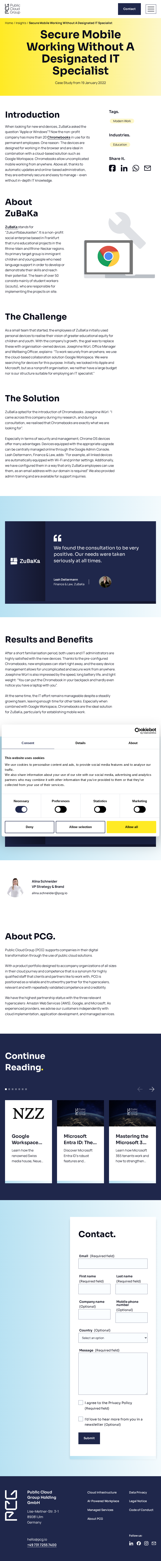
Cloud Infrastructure (102, 1492)
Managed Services (100, 1510)
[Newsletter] (154, 1543)
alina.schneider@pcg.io (49, 893)
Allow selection (80, 827)
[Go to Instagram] (146, 1543)
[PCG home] (12, 9)
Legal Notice (138, 1501)
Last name (124, 1276)
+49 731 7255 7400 (42, 1544)
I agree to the (108, 1403)
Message (86, 1350)
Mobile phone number (127, 1303)
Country (85, 1330)
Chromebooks (58, 137)
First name (87, 1276)
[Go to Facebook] (139, 1543)
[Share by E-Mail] (147, 168)
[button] (140, 1089)
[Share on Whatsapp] (135, 168)
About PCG (95, 1519)
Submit (89, 1438)
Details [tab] (80, 743)
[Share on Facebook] (112, 168)
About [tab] (133, 743)
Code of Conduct (141, 1510)
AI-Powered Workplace (103, 1501)
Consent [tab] (28, 743)
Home (9, 23)
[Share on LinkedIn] (124, 168)
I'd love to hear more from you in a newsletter (114, 1422)
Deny (29, 827)
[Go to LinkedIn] (131, 1543)
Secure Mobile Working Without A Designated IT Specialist (70, 23)
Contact (129, 9)
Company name (91, 1302)
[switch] (61, 809)
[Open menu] (151, 9)
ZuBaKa (11, 227)
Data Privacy (138, 1492)
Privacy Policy (120, 1403)
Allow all (131, 827)
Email (83, 1256)
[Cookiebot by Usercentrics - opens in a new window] (137, 731)
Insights (21, 23)
